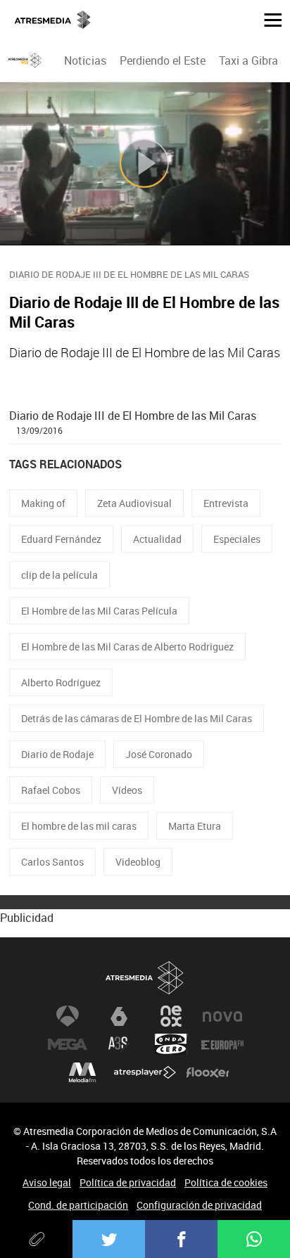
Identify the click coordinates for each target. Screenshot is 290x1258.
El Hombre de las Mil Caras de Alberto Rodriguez (127, 646)
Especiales (236, 539)
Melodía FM (82, 1072)
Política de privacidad (128, 1182)
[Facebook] (181, 1239)
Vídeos (127, 790)
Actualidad (157, 539)
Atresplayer (145, 1072)
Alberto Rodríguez (61, 682)
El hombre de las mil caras (79, 826)
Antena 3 (67, 1016)
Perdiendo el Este (163, 60)
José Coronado (158, 754)
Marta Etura (194, 826)
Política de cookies (225, 1182)
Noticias (85, 60)
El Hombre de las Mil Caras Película (99, 610)
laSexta (119, 1016)
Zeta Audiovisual (134, 503)
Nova (222, 1016)
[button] (267, 19)
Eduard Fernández (61, 539)
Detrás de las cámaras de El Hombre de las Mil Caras (136, 718)
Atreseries (119, 1044)
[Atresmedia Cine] (24, 60)
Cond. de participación (78, 1205)
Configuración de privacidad (199, 1205)
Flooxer (208, 1072)
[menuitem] (85, 60)
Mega (67, 1044)
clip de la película (59, 575)
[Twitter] (108, 1239)
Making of (43, 503)
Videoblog (137, 861)
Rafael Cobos (50, 790)
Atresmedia (145, 977)
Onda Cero (171, 1044)
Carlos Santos (52, 861)
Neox (171, 1016)
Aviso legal (47, 1182)
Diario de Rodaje (57, 754)
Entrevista (225, 503)
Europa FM (222, 1044)
